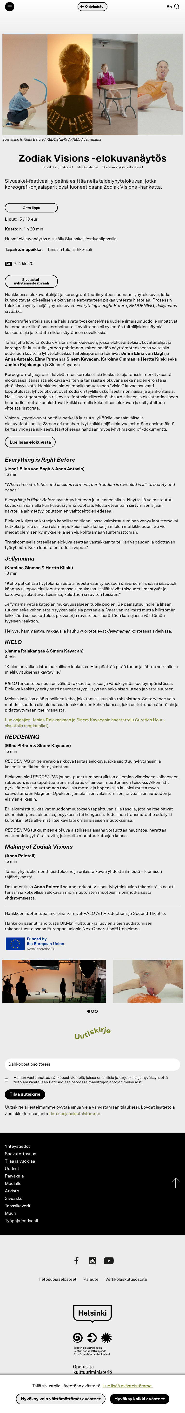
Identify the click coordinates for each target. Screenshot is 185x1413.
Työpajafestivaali (21, 1221)
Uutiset (12, 1169)
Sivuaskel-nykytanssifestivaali (31, 281)
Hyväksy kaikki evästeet (139, 1399)
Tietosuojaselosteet (57, 1279)
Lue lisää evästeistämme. (128, 1386)
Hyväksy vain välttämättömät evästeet (61, 1399)
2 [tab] (93, 1012)
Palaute (91, 1279)
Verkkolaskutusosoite (126, 1279)
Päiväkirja (14, 1176)
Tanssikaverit (18, 1206)
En (169, 7)
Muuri (10, 1213)
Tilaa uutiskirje (25, 1094)
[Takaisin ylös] (175, 1184)
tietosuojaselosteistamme (74, 1114)
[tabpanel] (54, 982)
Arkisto (12, 1191)
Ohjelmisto (94, 6)
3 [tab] (97, 1012)
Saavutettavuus (20, 1154)
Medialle (13, 1184)
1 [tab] (89, 1012)
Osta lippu (31, 208)
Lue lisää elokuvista (30, 442)
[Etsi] (176, 6)
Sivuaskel (14, 1198)
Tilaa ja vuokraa (20, 1161)
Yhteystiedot (17, 1146)
